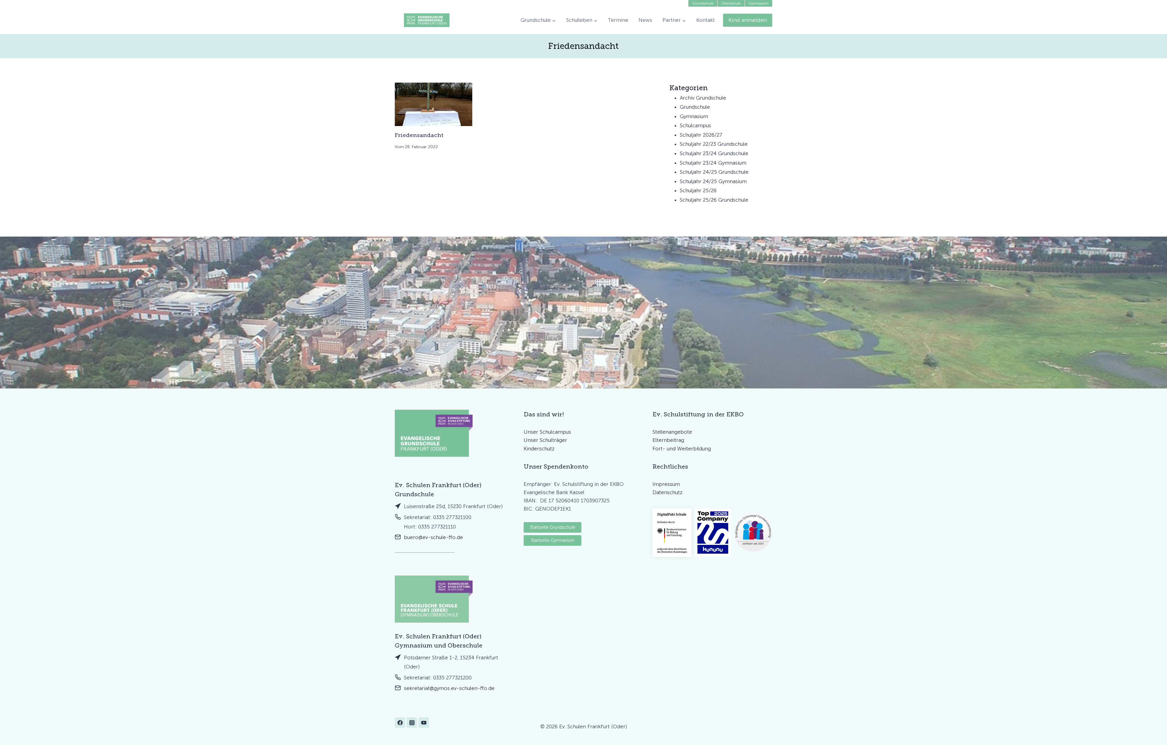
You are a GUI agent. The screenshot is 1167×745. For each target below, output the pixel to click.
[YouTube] (423, 722)
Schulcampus (695, 125)
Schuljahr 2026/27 (701, 135)
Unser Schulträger (545, 440)
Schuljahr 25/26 (698, 190)
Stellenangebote (672, 432)
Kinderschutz (539, 449)
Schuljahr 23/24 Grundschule (714, 153)
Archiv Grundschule (703, 98)
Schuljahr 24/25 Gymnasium (713, 181)
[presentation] (433, 104)
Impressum (666, 484)
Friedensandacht (419, 135)
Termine (618, 20)
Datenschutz (667, 492)
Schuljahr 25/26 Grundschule (714, 200)
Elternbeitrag (668, 440)
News (645, 20)
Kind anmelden (747, 20)
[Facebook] (400, 722)
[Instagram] (412, 722)
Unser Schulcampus (547, 432)
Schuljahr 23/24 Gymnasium (713, 163)
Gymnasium (694, 116)
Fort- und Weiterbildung (681, 449)
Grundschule (695, 107)
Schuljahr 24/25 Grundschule (714, 172)
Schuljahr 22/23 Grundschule (714, 144)
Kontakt (705, 20)
